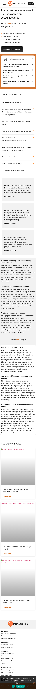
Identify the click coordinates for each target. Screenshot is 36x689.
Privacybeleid (20, 686)
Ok (13, 686)
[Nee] (34, 683)
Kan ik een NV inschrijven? (10, 157)
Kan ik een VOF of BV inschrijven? (13, 170)
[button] (4, 4)
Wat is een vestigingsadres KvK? (12, 102)
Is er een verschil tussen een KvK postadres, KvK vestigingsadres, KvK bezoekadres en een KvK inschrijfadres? (17, 112)
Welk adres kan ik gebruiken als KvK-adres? (16, 131)
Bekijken (7, 496)
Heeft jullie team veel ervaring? (12, 164)
